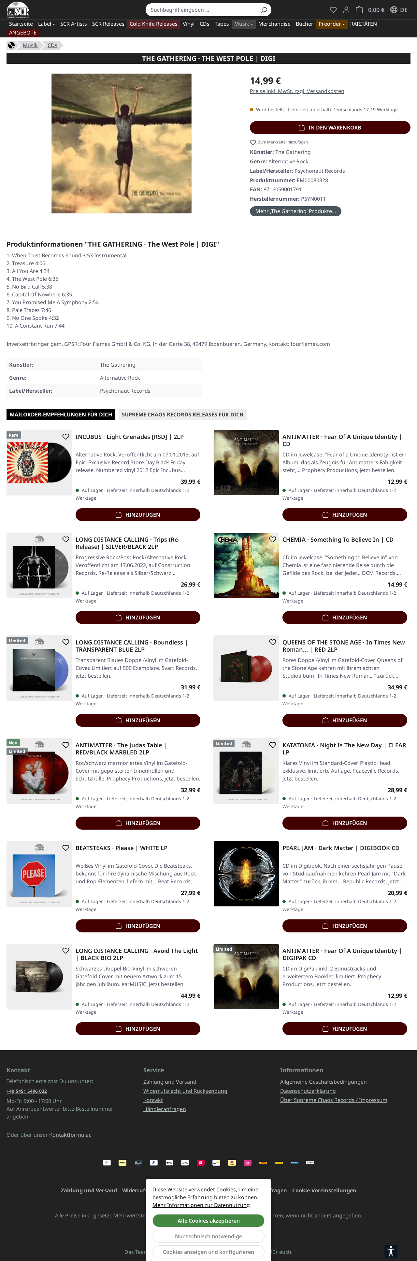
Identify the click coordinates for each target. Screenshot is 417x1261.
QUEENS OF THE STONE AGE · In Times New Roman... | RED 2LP (343, 646)
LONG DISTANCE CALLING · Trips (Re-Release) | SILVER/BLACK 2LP (128, 543)
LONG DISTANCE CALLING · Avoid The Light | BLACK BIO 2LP (137, 954)
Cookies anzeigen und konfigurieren (208, 1251)
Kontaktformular (69, 1134)
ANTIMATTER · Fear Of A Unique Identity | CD (342, 440)
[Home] (11, 44)
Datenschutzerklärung (308, 1090)
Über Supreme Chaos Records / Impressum (333, 1100)
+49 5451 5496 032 (27, 1091)
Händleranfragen (164, 1109)
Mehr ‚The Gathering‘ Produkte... (295, 211)
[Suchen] (263, 9)
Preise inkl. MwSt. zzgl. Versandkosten (297, 91)
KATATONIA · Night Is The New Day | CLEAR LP (344, 748)
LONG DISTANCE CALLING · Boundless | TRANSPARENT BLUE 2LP (132, 646)
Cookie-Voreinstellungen (324, 1190)
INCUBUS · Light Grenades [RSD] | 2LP (130, 437)
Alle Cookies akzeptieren (209, 1220)
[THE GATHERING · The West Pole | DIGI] (121, 143)
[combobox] (201, 9)
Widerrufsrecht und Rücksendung (185, 1090)
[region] (121, 146)
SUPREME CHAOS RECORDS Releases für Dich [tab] (182, 414)
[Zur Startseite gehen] (18, 10)
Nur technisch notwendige (208, 1236)
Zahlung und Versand (169, 1081)
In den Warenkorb (334, 127)
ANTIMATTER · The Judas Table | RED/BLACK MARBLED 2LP (121, 748)
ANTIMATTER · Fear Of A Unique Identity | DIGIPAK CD (342, 954)
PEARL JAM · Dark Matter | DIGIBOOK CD (340, 848)
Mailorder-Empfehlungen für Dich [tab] (61, 414)
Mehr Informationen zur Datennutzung (201, 1205)
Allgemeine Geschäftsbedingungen (323, 1081)
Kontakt (153, 1100)
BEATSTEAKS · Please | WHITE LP (121, 848)
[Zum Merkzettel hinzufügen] (64, 436)
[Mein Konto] (346, 10)
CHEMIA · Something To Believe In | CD (338, 539)
